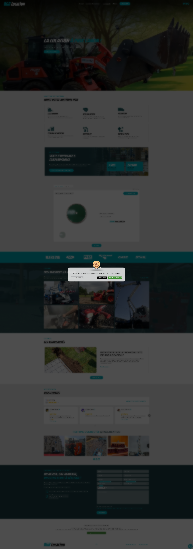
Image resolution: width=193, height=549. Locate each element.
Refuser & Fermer (77, 277)
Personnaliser (102, 277)
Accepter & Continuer (115, 277)
